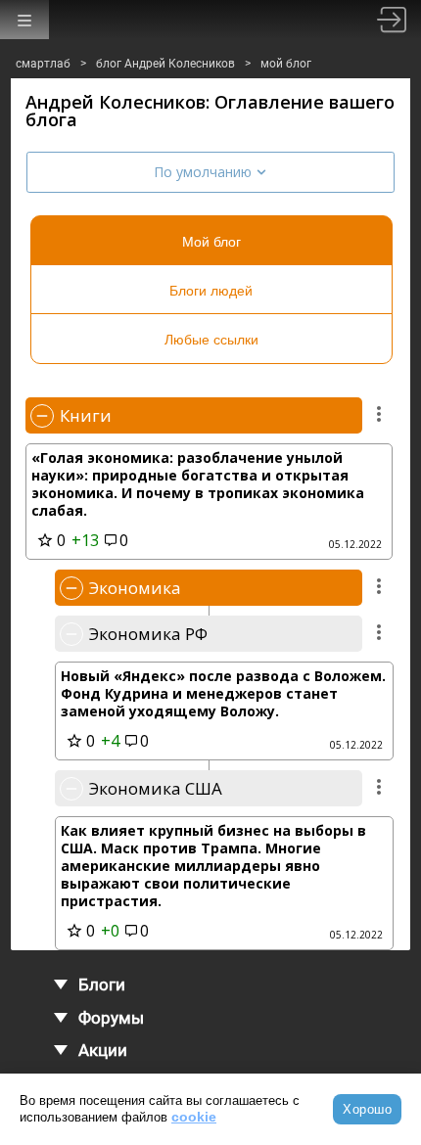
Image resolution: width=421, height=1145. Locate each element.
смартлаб (43, 63)
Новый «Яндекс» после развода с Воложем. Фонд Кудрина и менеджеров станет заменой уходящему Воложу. (223, 693)
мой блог (285, 63)
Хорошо (367, 1109)
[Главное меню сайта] (24, 20)
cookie (193, 1116)
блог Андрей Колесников (165, 63)
